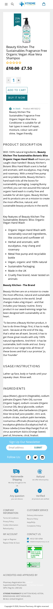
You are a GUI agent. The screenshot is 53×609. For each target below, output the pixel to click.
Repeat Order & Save (11, 543)
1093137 (29, 582)
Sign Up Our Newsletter (24, 442)
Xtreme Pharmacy (26, 606)
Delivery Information (35, 515)
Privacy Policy (8, 521)
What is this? (33, 569)
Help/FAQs (31, 522)
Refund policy (8, 528)
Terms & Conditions (11, 518)
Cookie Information (10, 525)
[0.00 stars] (14, 62)
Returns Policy (32, 519)
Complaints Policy (34, 526)
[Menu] (6, 4)
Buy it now (16, 97)
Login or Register (9, 539)
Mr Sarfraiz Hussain (35, 585)
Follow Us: (13, 457)
